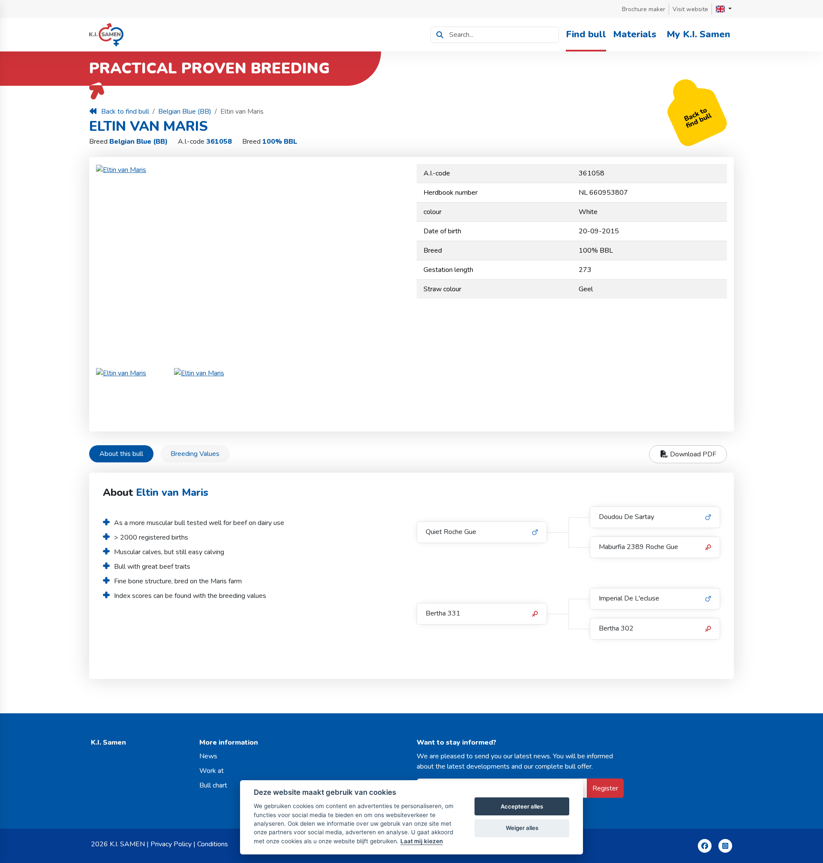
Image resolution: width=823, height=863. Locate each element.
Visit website (690, 9)
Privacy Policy (171, 844)
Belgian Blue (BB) (184, 111)
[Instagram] (725, 846)
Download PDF (692, 454)
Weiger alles (522, 827)
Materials (634, 34)
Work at (211, 770)
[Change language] (723, 9)
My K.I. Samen (698, 34)
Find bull (586, 34)
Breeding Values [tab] (195, 454)
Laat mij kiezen (421, 841)
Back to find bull (125, 111)
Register (605, 788)
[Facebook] (705, 846)
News (208, 756)
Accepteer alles (522, 806)
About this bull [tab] (121, 454)
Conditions (212, 844)
